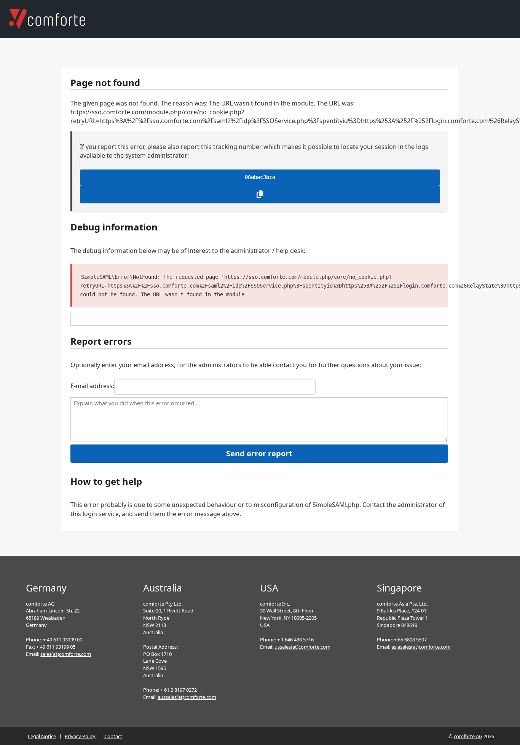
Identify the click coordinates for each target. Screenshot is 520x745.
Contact (113, 736)
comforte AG (468, 736)
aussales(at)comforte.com (187, 697)
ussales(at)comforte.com (302, 646)
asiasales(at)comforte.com (421, 646)
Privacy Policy (80, 736)
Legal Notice (42, 736)
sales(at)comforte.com (65, 654)
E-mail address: (92, 386)
